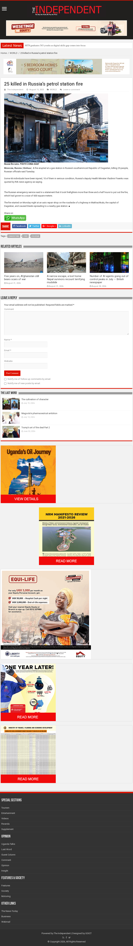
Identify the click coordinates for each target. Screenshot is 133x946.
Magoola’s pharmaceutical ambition (39, 413)
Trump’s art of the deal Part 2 (35, 427)
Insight (4, 870)
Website (8, 361)
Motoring (6, 896)
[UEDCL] (28, 692)
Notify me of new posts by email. (24, 383)
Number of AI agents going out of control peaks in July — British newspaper (109, 279)
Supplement (7, 829)
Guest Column (8, 854)
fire (26, 236)
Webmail (5, 921)
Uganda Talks (8, 844)
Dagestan (14, 236)
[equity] (46, 614)
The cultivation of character (34, 399)
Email (7, 350)
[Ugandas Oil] (28, 474)
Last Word (6, 849)
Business (6, 916)
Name (8, 339)
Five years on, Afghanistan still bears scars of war (21, 278)
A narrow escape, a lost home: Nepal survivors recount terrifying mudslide (66, 279)
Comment (9, 309)
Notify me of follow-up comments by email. (29, 379)
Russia (35, 236)
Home (4, 53)
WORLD (13, 53)
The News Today (9, 911)
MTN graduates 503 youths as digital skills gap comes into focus (55, 45)
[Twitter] (69, 937)
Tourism (5, 807)
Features (5, 885)
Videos (4, 818)
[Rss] (63, 937)
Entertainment (8, 813)
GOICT (88, 933)
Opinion (5, 865)
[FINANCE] (28, 754)
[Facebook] (66, 937)
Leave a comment (71, 89)
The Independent (15, 89)
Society (5, 891)
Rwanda (5, 824)
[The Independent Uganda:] (66, 10)
